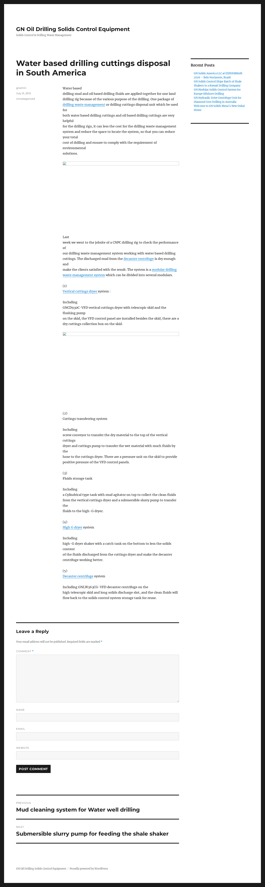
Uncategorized (25, 98)
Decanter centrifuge (78, 576)
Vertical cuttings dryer (80, 291)
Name (20, 709)
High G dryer (72, 527)
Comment (25, 651)
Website (22, 747)
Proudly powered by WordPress (89, 868)
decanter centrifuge (139, 259)
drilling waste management (84, 104)
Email (20, 728)
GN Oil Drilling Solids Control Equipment (73, 29)
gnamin (21, 87)
